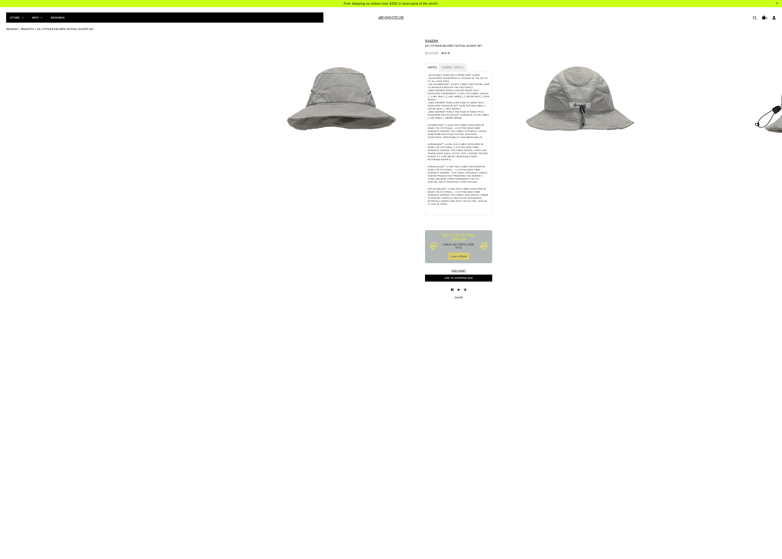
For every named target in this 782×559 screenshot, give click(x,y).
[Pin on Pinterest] (465, 289)
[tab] (432, 67)
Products (27, 29)
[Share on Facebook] (452, 289)
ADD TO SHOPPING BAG (459, 278)
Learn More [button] (458, 256)
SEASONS (12, 29)
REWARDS (58, 17)
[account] (774, 17)
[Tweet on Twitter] (459, 289)
